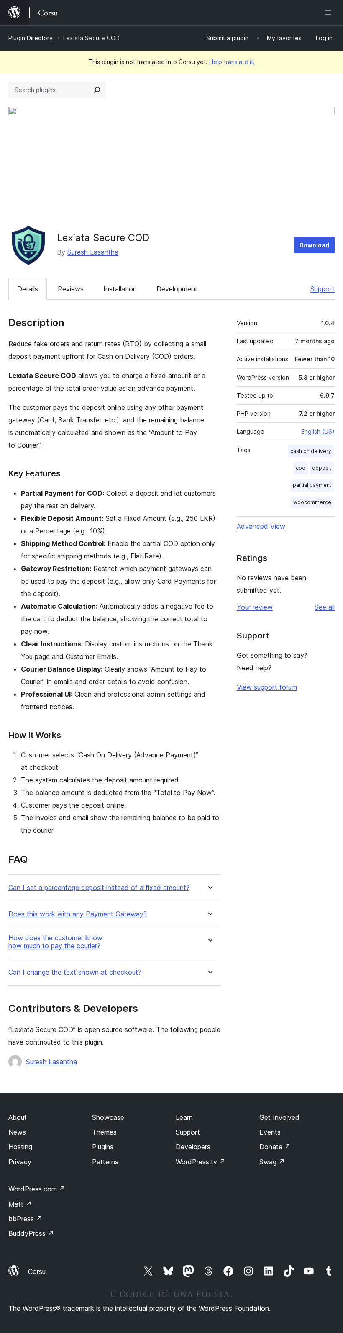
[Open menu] (329, 12)
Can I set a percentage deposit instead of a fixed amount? (98, 888)
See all (325, 607)
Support (322, 289)
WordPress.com (36, 1189)
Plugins (102, 1147)
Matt (20, 1204)
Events (270, 1132)
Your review (255, 607)
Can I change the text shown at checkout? (74, 972)
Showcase (108, 1117)
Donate (275, 1147)
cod (300, 468)
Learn (184, 1117)
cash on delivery (310, 451)
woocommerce (312, 502)
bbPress (25, 1219)
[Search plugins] (97, 90)
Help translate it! (232, 61)
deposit (321, 468)
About (17, 1117)
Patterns (105, 1162)
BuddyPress (31, 1233)
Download (314, 245)
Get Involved (279, 1117)
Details (27, 289)
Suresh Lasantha (92, 252)
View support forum (267, 687)
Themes (104, 1132)
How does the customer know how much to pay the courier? (55, 942)
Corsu (37, 1271)
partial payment (312, 485)
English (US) (318, 431)
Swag (272, 1162)
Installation (120, 289)
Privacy (19, 1162)
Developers (193, 1147)
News (17, 1132)
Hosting (20, 1147)
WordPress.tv (200, 1162)
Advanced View (261, 526)
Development (176, 289)
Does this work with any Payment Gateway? (77, 914)
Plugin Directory (30, 37)
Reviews (71, 289)
